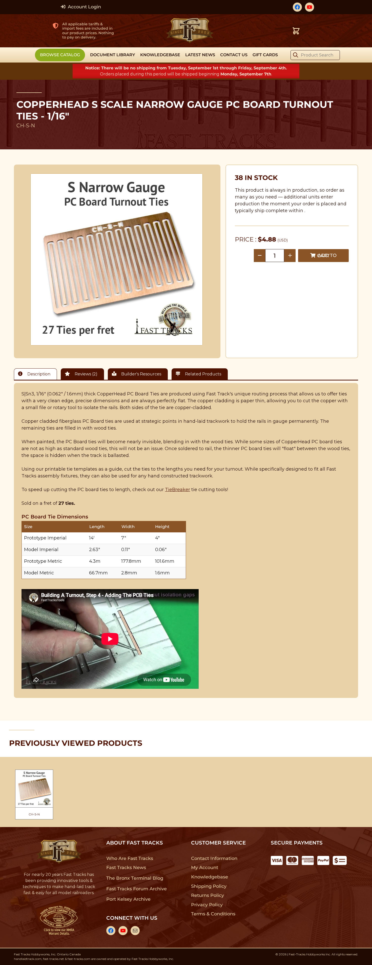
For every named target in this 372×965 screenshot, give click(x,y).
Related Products (202, 374)
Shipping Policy (209, 886)
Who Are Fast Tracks (129, 858)
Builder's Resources (140, 374)
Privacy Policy (207, 905)
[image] (116, 259)
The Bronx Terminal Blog (134, 878)
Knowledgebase (209, 877)
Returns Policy (207, 895)
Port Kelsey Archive (128, 899)
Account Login (84, 7)
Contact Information (214, 858)
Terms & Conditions (213, 914)
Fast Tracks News (126, 867)
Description (38, 374)
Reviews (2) (85, 374)
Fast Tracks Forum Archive (136, 889)
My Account (204, 867)
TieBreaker (177, 489)
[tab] (36, 374)
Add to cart (327, 255)
